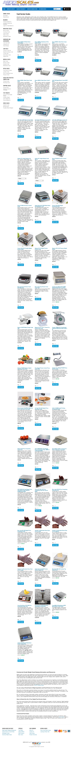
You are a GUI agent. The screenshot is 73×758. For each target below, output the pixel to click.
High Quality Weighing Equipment (9, 730)
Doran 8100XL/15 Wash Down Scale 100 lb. (24, 42)
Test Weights (6, 93)
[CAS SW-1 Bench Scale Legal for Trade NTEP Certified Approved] (60, 72)
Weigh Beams (6, 17)
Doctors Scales (6, 62)
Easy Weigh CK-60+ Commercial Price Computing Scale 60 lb (59, 449)
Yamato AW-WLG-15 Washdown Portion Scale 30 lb (24, 643)
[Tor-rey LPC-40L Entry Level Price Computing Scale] (42, 481)
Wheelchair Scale (6, 65)
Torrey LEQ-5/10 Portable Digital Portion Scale (25, 249)
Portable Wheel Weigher (8, 107)
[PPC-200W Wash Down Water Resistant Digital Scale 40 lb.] (60, 278)
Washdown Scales (7, 36)
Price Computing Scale (8, 73)
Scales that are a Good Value (8, 731)
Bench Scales (6, 30)
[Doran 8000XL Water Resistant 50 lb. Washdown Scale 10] (42, 33)
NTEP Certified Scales (39, 685)
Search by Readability (21, 9)
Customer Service (42, 9)
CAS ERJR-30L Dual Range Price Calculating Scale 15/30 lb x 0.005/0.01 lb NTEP (25, 490)
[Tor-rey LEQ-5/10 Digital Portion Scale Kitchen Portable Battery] (25, 240)
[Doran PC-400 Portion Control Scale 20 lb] (60, 150)
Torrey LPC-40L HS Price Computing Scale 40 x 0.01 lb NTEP (41, 490)
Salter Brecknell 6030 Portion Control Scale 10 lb (41, 570)
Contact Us (31, 731)
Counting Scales (6, 31)
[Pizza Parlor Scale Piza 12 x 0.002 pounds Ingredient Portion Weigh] (42, 359)
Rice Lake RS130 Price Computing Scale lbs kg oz (59, 490)
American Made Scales (7, 734)
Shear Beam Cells (7, 54)
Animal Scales (6, 14)
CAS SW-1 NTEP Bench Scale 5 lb (59, 120)
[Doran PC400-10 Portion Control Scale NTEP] (25, 197)
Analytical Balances (7, 21)
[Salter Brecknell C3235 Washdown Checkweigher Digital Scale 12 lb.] (42, 197)
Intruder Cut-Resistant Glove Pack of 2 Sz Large (25, 570)
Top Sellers (20, 730)
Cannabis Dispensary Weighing (7, 24)
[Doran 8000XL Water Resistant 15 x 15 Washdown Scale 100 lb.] (25, 33)
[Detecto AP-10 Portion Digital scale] (60, 240)
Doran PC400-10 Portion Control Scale (25, 206)
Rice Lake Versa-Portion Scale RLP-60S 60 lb (24, 287)
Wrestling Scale (6, 82)
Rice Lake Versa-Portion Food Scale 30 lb (41, 287)
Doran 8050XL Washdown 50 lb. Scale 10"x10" (42, 42)
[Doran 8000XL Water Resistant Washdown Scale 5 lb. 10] (42, 72)
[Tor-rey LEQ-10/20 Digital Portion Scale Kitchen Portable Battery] (60, 197)
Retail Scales (6, 68)
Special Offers (21, 731)
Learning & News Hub (44, 731)
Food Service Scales (7, 70)
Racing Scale (6, 106)
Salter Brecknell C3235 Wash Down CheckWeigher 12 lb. (42, 206)
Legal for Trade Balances (8, 25)
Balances (5, 20)
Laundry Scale (6, 71)
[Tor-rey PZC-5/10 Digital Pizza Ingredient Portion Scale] (42, 399)
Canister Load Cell (7, 50)
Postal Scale (5, 87)
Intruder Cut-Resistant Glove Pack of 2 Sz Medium (59, 531)
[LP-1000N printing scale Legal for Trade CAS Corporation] (60, 399)
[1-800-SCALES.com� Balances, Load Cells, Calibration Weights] (20, 6)
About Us (31, 730)
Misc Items (20, 734)
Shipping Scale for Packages (7, 89)
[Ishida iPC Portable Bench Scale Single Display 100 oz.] (42, 150)
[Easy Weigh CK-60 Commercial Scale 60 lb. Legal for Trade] (60, 440)
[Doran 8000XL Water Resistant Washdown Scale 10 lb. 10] (25, 72)
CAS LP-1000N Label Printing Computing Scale (58, 409)
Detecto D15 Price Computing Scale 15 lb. (24, 449)
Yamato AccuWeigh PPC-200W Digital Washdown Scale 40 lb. (59, 287)
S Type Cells (5, 53)
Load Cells (5, 49)
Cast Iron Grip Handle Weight (7, 95)
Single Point (5, 56)
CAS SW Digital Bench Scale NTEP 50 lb (60, 81)
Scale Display (6, 45)
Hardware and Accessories (6, 40)
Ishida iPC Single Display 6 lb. (24, 158)
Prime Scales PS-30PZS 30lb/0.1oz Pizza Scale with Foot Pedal (25, 409)
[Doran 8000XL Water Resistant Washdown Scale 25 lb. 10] (60, 33)
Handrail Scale (6, 64)
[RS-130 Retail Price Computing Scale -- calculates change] (60, 481)
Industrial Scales (7, 29)
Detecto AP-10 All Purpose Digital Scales (59, 249)
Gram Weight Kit (6, 98)
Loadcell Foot (6, 44)
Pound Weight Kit (6, 100)
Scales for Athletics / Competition (8, 78)
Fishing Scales (6, 81)
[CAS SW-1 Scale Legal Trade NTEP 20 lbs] (25, 111)
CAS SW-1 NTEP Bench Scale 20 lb (25, 120)
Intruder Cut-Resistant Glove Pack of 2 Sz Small (42, 531)
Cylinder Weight (6, 97)
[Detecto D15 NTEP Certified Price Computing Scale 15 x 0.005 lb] (25, 440)
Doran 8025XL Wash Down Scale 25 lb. (59, 42)
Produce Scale (6, 74)
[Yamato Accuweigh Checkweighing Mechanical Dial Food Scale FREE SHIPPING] (60, 319)
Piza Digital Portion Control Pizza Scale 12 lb (42, 369)
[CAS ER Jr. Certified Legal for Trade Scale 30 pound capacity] (25, 481)
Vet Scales (5, 15)
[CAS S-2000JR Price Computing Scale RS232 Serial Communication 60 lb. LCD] (42, 440)
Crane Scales (6, 33)
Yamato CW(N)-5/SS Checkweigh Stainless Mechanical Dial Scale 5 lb (59, 328)
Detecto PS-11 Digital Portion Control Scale (41, 249)
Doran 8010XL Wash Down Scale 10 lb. (25, 81)
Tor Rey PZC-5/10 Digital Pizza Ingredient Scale (41, 409)
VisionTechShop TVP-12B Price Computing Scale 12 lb (24, 606)
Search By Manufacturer (32, 9)
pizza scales (61, 716)
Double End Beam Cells (8, 52)
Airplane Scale (6, 104)
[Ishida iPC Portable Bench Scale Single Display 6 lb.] (25, 150)
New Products (21, 733)
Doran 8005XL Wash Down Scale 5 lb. (42, 81)
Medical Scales (6, 59)
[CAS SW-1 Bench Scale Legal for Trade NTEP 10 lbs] (42, 111)
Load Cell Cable (6, 42)
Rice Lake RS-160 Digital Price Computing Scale (24, 531)
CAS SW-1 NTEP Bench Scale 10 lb (42, 120)
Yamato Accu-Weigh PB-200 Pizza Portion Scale (59, 368)
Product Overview (33, 734)
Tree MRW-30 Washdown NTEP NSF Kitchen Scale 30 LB (59, 606)
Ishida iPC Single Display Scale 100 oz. (42, 159)
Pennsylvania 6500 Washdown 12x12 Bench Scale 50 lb (41, 606)
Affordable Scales (6, 733)
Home (4, 9)
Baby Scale (5, 61)
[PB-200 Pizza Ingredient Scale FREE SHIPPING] (60, 359)
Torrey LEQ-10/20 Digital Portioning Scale (57, 206)
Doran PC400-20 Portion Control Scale (59, 159)
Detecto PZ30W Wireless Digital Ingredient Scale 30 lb (24, 369)
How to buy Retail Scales (45, 730)
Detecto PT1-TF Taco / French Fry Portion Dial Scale (42, 328)
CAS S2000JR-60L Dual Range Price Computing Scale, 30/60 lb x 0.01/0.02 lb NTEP (42, 449)
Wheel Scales (6, 103)
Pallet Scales (6, 34)
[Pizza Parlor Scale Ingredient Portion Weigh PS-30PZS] (25, 399)
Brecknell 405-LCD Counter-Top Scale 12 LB (59, 570)
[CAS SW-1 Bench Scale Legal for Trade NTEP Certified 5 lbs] (60, 111)
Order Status (32, 733)
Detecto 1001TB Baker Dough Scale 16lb (25, 328)
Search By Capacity (11, 9)
